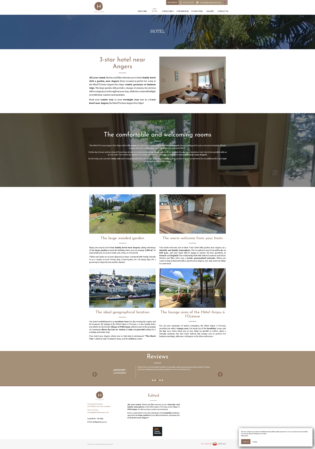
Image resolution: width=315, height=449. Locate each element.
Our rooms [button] (167, 11)
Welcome (142, 11)
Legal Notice (91, 418)
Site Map (100, 418)
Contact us (222, 11)
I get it (246, 441)
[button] (224, 2)
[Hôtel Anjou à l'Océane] (98, 7)
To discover (197, 11)
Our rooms (192, 98)
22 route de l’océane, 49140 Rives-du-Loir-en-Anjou (98, 405)
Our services (183, 11)
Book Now (172, 2)
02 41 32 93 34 (188, 2)
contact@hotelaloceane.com (210, 2)
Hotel (155, 11)
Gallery (210, 11)
